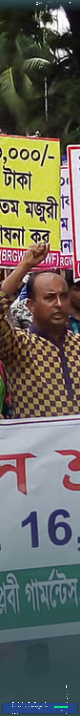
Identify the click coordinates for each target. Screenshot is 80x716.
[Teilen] (66, 699)
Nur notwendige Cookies (61, 710)
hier (39, 708)
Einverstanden (61, 707)
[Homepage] (40, 3)
